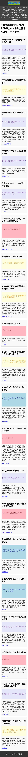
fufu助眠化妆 (21, 9)
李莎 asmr (4, 380)
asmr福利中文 (5, 463)
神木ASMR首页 (6, 7)
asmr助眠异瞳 (5, 421)
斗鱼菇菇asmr (12, 9)
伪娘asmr (4, 73)
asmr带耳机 (5, 645)
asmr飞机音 (13, 12)
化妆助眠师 (22, 14)
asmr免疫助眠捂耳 (7, 316)
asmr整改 (4, 748)
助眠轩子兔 (15, 19)
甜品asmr (5, 12)
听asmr (4, 344)
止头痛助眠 (10, 17)
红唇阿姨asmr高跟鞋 (7, 105)
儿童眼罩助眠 (17, 7)
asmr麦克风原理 (6, 144)
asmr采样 (14, 11)
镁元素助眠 (22, 12)
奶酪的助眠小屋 (6, 16)
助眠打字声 (22, 11)
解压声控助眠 (5, 176)
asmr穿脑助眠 (5, 714)
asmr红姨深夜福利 (7, 249)
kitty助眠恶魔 (6, 14)
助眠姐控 (18, 17)
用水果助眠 (16, 16)
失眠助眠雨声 (5, 279)
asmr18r (4, 211)
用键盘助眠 (5, 572)
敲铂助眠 (4, 609)
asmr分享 (14, 14)
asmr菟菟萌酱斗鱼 (7, 532)
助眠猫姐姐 (5, 677)
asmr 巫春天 (5, 496)
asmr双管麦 (6, 11)
